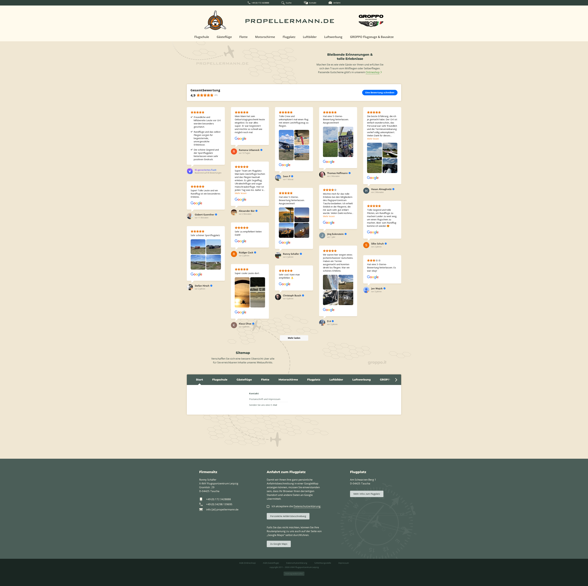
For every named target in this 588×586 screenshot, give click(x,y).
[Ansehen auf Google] (240, 138)
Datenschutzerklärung (296, 563)
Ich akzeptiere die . (296, 506)
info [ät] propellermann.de (222, 509)
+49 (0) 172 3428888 (260, 2)
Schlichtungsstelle (322, 563)
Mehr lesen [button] (373, 138)
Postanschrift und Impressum (264, 399)
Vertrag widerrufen (294, 573)
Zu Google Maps (278, 543)
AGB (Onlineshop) (247, 563)
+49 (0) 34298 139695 (219, 504)
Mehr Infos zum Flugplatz (366, 493)
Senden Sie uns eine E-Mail (263, 404)
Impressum (343, 563)
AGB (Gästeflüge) (271, 563)
